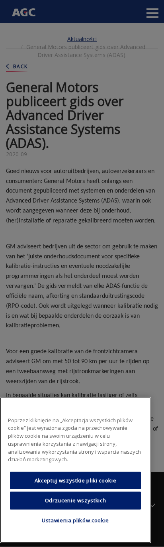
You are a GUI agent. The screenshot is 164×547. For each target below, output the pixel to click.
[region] (75, 470)
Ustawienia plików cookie (75, 520)
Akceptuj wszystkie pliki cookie (75, 480)
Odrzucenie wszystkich (75, 500)
